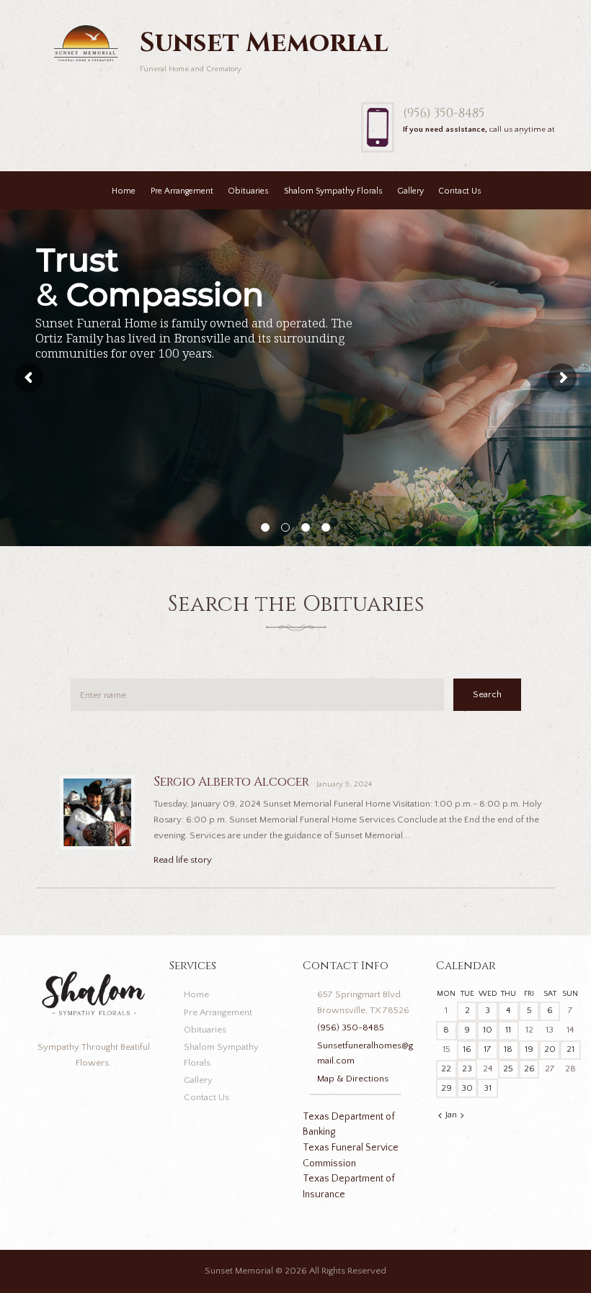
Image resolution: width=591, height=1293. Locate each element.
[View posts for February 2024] (462, 1115)
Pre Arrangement (182, 191)
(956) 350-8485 (444, 113)
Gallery (410, 191)
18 (508, 1049)
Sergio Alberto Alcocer (231, 781)
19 (529, 1049)
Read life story (183, 860)
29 (446, 1088)
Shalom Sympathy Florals (333, 191)
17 (488, 1049)
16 (467, 1049)
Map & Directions (352, 1079)
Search (487, 694)
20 (550, 1049)
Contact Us (459, 191)
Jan (451, 1115)
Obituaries (248, 191)
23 (467, 1068)
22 (446, 1068)
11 (508, 1030)
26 (529, 1068)
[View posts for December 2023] (440, 1115)
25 (508, 1068)
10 (487, 1030)
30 (467, 1088)
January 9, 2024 (344, 784)
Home (123, 191)
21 (570, 1049)
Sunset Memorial (239, 1271)
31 (488, 1088)
